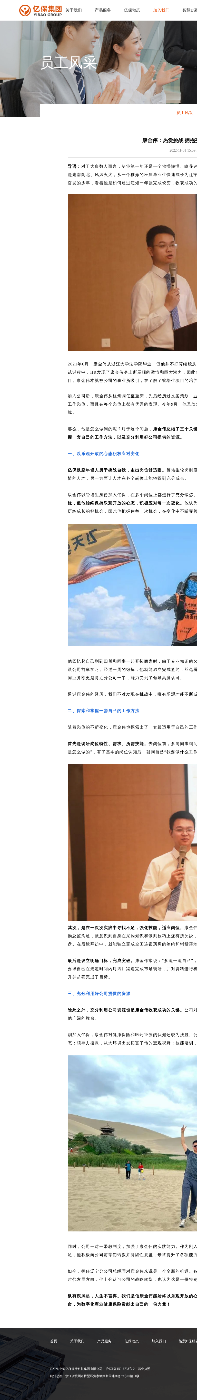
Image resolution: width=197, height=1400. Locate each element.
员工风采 (184, 112)
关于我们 (73, 10)
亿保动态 (132, 10)
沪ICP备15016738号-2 (120, 1369)
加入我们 (161, 10)
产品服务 (103, 10)
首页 (53, 1341)
